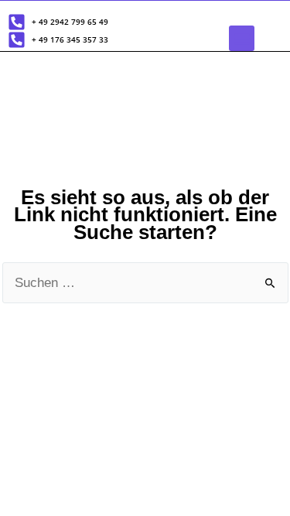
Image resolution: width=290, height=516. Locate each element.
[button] (241, 38)
